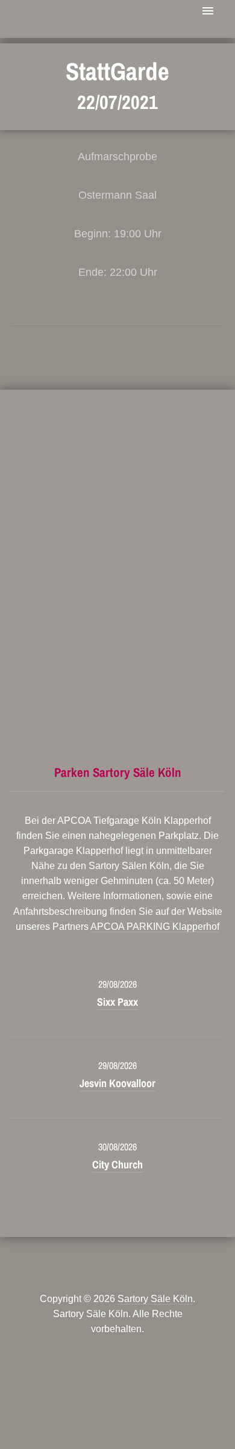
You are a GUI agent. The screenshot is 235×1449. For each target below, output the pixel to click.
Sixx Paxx (117, 1001)
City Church (117, 1164)
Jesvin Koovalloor (117, 1083)
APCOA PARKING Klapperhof (154, 926)
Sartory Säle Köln (155, 1299)
